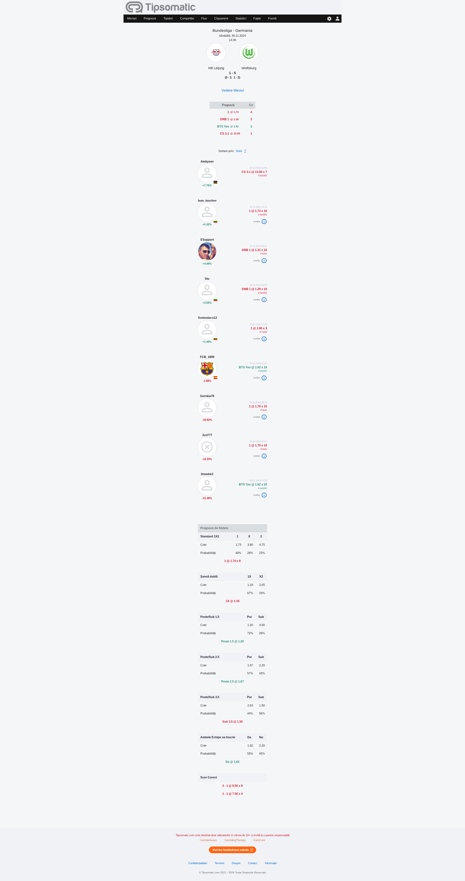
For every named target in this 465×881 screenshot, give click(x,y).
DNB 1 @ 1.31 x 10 (254, 250)
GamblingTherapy (235, 840)
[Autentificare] (337, 19)
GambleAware (208, 840)
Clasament (221, 18)
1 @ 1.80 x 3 (258, 328)
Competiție (187, 18)
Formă (272, 18)
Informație (271, 863)
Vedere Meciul (232, 90)
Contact (252, 863)
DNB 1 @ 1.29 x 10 (254, 289)
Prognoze (150, 18)
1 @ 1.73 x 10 (258, 211)
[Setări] (329, 19)
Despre (236, 863)
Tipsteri (168, 18)
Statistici (240, 18)
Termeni (219, 863)
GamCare (259, 840)
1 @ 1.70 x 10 (258, 406)
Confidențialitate (197, 863)
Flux (204, 18)
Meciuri (132, 18)
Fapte (257, 18)
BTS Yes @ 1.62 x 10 (253, 367)
